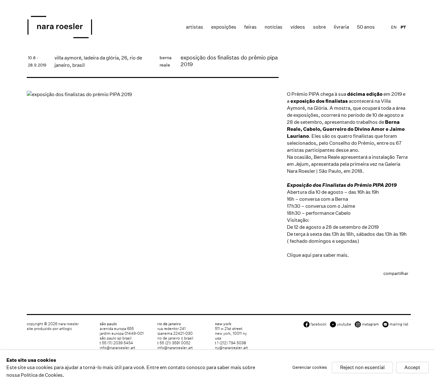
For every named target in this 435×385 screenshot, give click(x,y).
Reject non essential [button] (362, 368)
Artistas (194, 27)
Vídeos (297, 27)
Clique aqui (299, 255)
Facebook (318, 324)
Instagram (370, 324)
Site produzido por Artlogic (49, 328)
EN (393, 27)
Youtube (344, 324)
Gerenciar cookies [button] (309, 367)
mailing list (398, 324)
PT (403, 27)
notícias (273, 27)
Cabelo (311, 129)
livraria (341, 27)
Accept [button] (412, 368)
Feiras (250, 27)
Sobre (319, 27)
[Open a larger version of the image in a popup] (153, 94)
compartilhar (395, 273)
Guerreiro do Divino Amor (354, 129)
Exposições (223, 27)
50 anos (366, 27)
